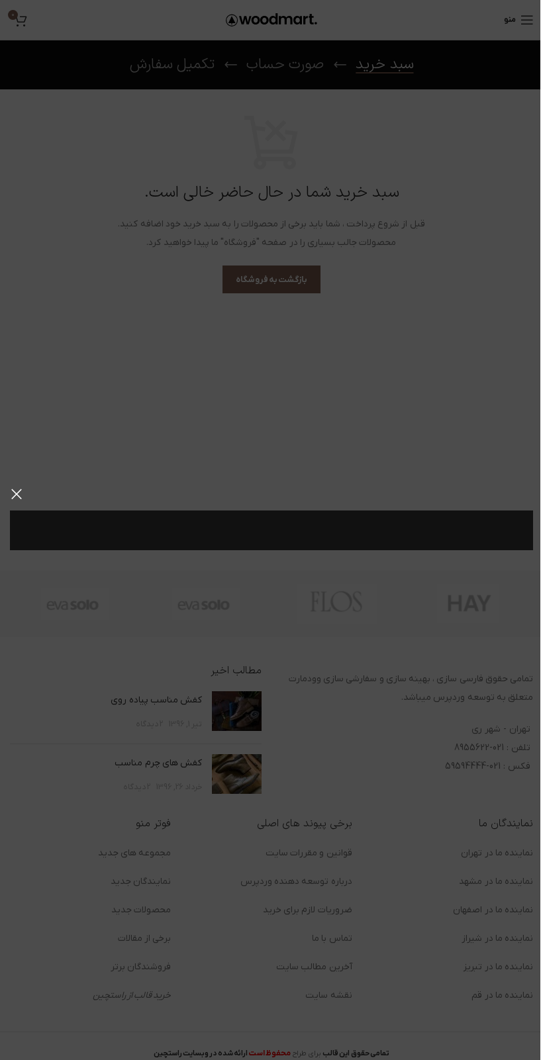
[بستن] (16, 493)
